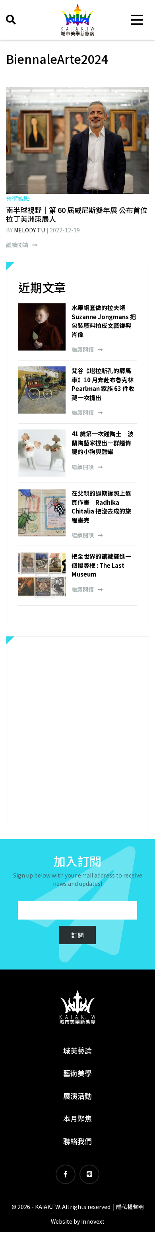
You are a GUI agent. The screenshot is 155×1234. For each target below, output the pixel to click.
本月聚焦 (77, 1118)
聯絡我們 (77, 1141)
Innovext (93, 1221)
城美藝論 (77, 1050)
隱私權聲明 (130, 1207)
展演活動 (77, 1095)
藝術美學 (77, 1073)
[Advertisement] (77, 731)
